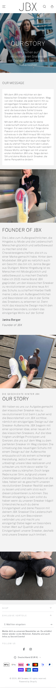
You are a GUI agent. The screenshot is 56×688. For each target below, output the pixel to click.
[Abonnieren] (52, 624)
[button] (44, 6)
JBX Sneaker (23, 678)
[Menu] (4, 6)
